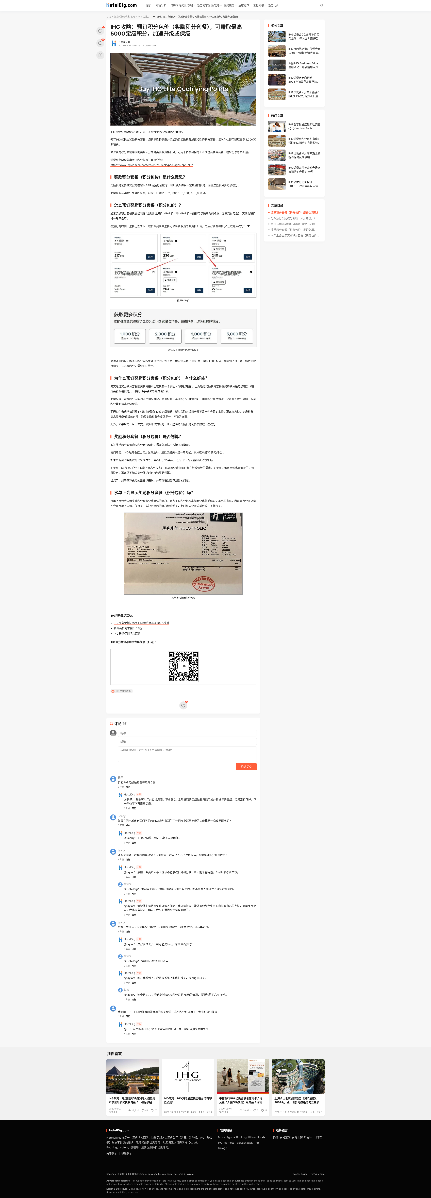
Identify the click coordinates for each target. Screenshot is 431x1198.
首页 (149, 5)
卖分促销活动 (150, 452)
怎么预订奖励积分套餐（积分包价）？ (294, 218)
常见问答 (258, 5)
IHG (220, 1142)
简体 (275, 1137)
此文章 (233, 872)
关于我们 (111, 1153)
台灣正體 (297, 1137)
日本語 (318, 1137)
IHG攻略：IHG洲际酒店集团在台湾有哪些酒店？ (188, 1100)
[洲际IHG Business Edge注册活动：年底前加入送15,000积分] (294, 65)
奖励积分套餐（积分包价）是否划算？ (294, 229)
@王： (128, 1029)
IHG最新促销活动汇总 (127, 633)
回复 (128, 786)
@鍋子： (129, 799)
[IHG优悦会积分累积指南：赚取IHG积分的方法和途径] (294, 94)
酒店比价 (273, 5)
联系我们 (126, 1153)
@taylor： (130, 872)
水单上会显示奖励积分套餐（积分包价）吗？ (296, 235)
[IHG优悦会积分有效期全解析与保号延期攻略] (294, 155)
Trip (256, 1142)
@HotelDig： (132, 889)
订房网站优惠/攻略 (181, 5)
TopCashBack (244, 1142)
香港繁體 (285, 1137)
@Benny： (130, 838)
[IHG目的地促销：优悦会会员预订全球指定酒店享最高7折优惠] (294, 51)
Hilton (252, 1137)
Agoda (230, 1137)
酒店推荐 (243, 5)
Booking (241, 1137)
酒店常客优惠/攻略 (208, 5)
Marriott (229, 1142)
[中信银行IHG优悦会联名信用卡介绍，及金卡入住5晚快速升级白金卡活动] (243, 1076)
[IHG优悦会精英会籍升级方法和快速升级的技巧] (294, 170)
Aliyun (190, 1174)
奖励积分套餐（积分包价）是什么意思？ (295, 212)
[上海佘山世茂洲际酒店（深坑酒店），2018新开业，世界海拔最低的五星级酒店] (298, 1076)
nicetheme (167, 1174)
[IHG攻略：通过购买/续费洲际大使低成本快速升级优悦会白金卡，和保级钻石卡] (132, 1076)
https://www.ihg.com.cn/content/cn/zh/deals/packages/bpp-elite (151, 165)
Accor (221, 1137)
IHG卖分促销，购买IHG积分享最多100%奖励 (141, 622)
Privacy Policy (300, 1174)
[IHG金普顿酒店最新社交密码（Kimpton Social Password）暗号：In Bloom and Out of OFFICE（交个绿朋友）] (294, 126)
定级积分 (232, 185)
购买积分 (229, 5)
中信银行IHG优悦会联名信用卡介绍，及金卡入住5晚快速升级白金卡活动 (242, 1100)
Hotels (261, 1137)
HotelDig (124, 41)
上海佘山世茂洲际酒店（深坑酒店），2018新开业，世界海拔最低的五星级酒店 (298, 1100)
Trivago (222, 1148)
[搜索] (322, 5)
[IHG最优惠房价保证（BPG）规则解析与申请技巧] (294, 184)
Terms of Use (317, 1174)
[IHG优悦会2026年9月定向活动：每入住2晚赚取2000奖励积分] (294, 36)
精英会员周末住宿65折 (128, 628)
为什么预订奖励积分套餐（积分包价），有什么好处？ (296, 224)
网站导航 (161, 5)
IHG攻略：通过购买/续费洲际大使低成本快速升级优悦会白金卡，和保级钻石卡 (132, 1100)
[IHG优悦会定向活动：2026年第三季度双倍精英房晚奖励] (294, 80)
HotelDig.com (139, 1174)
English (308, 1137)
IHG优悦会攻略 (123, 691)
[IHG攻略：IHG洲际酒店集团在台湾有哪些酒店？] (188, 1076)
